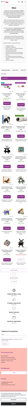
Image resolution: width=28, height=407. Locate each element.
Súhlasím (13, 404)
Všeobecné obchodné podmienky (8, 357)
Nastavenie (13, 399)
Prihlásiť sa (5, 344)
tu (14, 396)
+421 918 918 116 (4, 383)
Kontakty (3, 362)
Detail (20, 259)
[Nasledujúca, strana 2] (14, 274)
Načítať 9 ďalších (14, 270)
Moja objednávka (4, 356)
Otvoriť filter (5, 78)
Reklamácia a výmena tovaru (7, 360)
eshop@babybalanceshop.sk (7, 382)
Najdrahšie (23, 70)
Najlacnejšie (15, 70)
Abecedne (4, 74)
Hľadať (14, 372)
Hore (15, 281)
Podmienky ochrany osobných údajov (8, 359)
